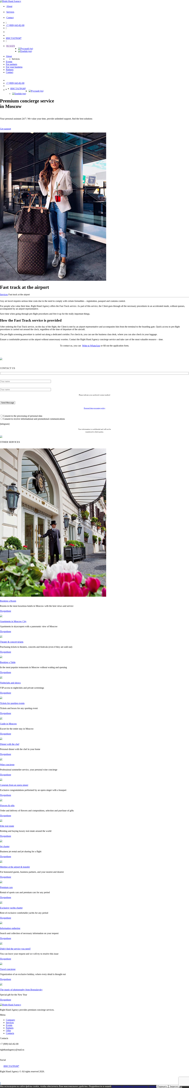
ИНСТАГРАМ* (14, 38)
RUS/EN (10, 46)
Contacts (10, 1033)
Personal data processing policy (94, 408)
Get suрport (5, 128)
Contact (10, 17)
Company (10, 1020)
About (9, 6)
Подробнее (5, 611)
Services (10, 12)
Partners (9, 69)
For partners (11, 64)
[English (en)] (25, 51)
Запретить (174, 1086)
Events (9, 61)
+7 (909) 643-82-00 (15, 25)
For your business (14, 67)
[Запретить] (181, 1087)
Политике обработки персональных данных (134, 1086)
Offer (8, 1030)
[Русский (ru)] (25, 48)
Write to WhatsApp (91, 345)
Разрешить (162, 1086)
